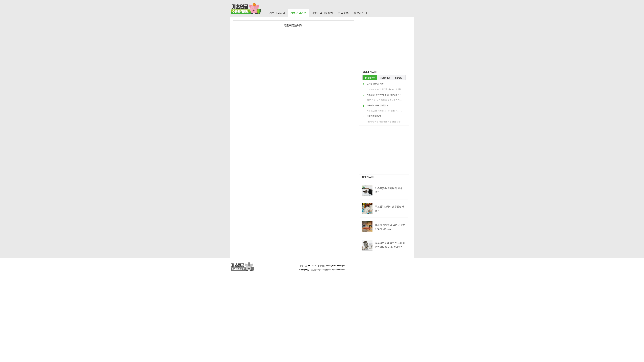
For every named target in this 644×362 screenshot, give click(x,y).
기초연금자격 (277, 13)
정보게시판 (360, 13)
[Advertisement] (384, 44)
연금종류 (343, 13)
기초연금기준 (298, 13)
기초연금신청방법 (322, 13)
